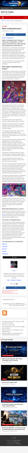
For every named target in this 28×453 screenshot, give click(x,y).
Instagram (5, 254)
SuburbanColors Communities (11, 290)
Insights (4, 379)
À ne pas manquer (7, 339)
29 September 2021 (6, 31)
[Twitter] (13, 284)
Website (4, 244)
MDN (12, 31)
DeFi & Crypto (7, 12)
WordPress (18, 443)
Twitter (4, 251)
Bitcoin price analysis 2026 (8, 325)
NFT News (4, 26)
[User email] (16, 284)
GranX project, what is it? (9, 299)
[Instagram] (15, 284)
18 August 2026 (5, 407)
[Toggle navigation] (3, 17)
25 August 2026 (5, 362)
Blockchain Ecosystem (7, 355)
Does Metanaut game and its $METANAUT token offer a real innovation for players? (14, 304)
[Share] (16, 34)
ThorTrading (12, 384)
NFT (8, 201)
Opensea (4, 246)
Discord (4, 249)
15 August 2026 (5, 431)
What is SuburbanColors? (7, 291)
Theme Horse (16, 442)
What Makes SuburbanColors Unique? (10, 293)
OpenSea (4, 215)
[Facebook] (11, 284)
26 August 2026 (5, 384)
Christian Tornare (13, 407)
